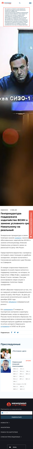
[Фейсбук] (11, 333)
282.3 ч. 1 (15, 389)
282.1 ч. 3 (22, 389)
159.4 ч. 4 (15, 386)
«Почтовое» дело (19, 351)
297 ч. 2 (21, 379)
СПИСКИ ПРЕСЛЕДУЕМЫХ (10, 437)
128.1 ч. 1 (15, 376)
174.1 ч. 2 (22, 371)
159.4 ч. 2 (21, 376)
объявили (12, 302)
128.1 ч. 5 (28, 379)
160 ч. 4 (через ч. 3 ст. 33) (19, 384)
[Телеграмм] (14, 333)
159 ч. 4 (28, 371)
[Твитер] (18, 333)
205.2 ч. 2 (15, 368)
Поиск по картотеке (9, 432)
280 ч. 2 (22, 386)
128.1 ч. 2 (28, 374)
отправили (5, 326)
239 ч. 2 (21, 374)
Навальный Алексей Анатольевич (17, 364)
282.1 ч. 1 (15, 374)
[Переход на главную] (6, 3)
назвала (18, 238)
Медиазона (4, 210)
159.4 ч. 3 (15, 371)
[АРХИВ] (6, 375)
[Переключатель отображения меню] (30, 3)
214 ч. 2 (22, 368)
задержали (8, 309)
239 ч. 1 (15, 381)
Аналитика (5, 427)
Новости (4, 422)
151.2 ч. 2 (15, 379)
